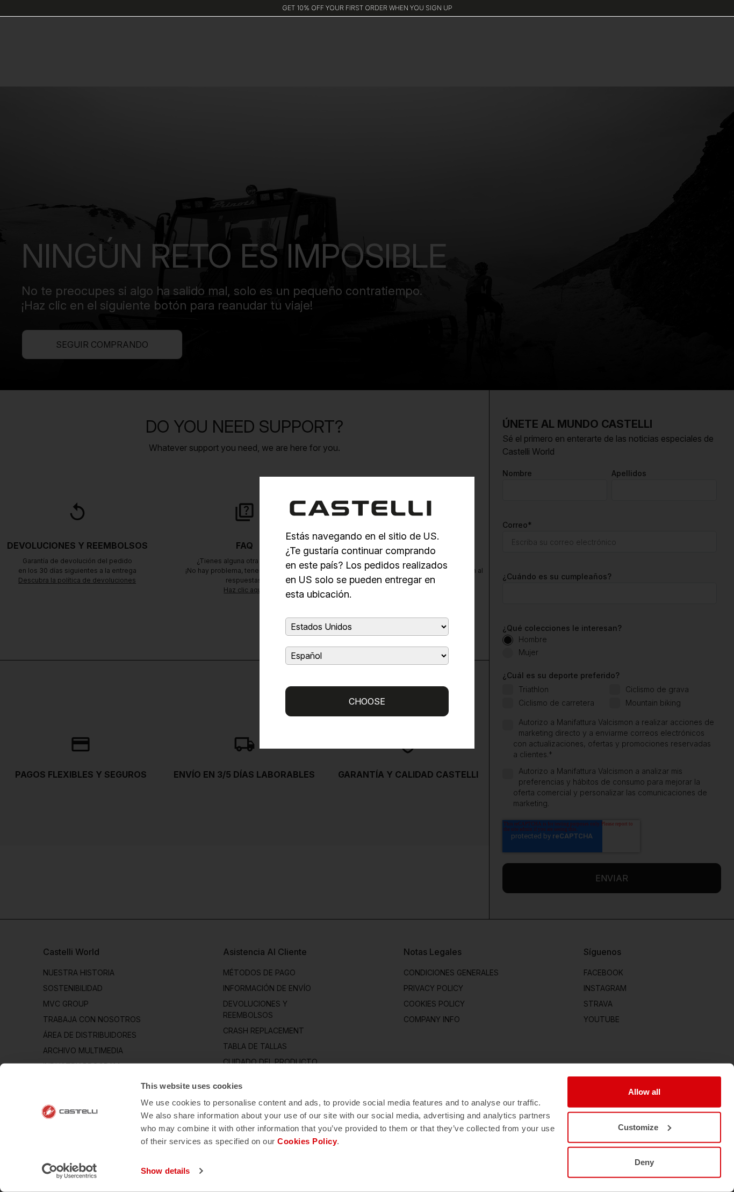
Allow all (644, 1091)
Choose (367, 701)
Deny (644, 1162)
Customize (638, 1126)
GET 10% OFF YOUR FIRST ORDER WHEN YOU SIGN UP (367, 8)
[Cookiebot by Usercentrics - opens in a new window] (70, 1171)
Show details (165, 1170)
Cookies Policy (307, 1141)
